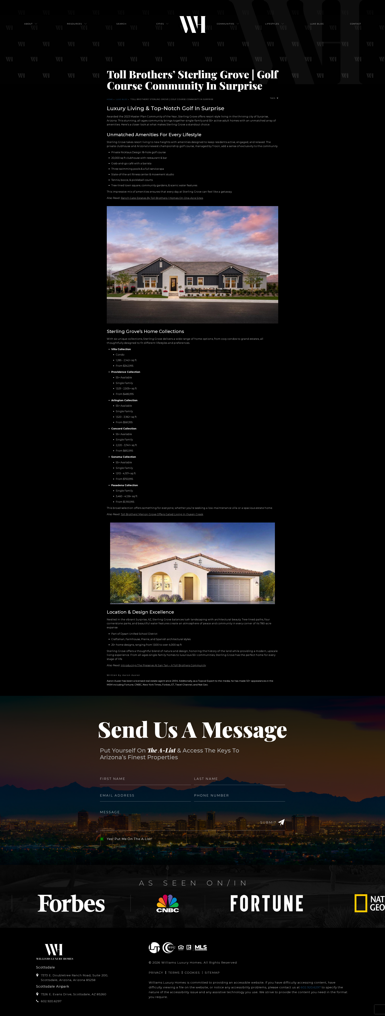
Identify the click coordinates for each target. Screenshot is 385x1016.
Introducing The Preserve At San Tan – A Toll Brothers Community (163, 665)
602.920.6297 (311, 987)
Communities (225, 23)
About (28, 23)
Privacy (156, 972)
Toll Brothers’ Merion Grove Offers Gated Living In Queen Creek (162, 514)
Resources (74, 23)
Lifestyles (272, 23)
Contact (355, 23)
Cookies (192, 972)
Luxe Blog (317, 23)
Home (110, 99)
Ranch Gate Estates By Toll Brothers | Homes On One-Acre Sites (162, 198)
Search (121, 23)
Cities (160, 23)
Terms (174, 972)
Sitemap (212, 972)
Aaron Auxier (131, 675)
